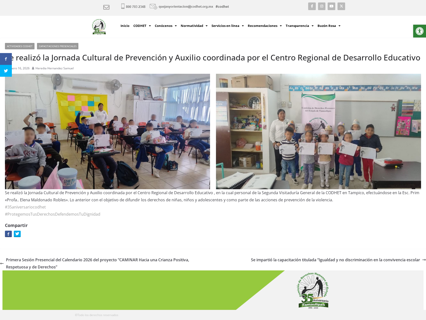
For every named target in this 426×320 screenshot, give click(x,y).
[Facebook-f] (312, 6)
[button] (419, 31)
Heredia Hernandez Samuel (55, 68)
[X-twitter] (341, 6)
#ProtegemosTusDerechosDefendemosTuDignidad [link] (52, 214)
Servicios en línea (225, 25)
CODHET (139, 25)
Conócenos (163, 25)
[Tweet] (17, 234)
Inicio (125, 25)
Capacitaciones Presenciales (57, 46)
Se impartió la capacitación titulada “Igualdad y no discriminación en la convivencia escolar (335, 260)
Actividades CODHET (20, 46)
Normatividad (192, 25)
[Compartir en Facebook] (8, 234)
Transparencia (297, 25)
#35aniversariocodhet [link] (25, 207)
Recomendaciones (262, 25)
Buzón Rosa (327, 25)
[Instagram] (322, 6)
